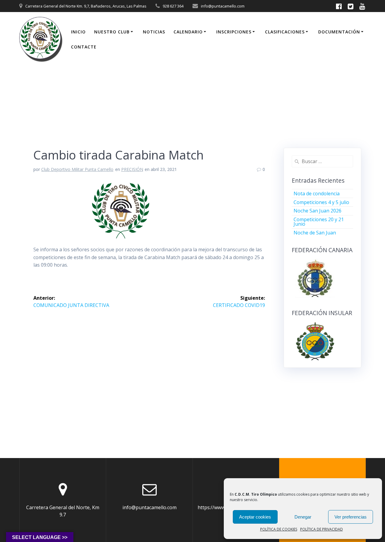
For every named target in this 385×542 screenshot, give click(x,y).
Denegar (302, 516)
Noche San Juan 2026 (317, 210)
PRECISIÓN (132, 169)
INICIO (78, 32)
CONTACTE (84, 47)
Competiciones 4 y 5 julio (321, 202)
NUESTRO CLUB (112, 32)
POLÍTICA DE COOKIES (278, 529)
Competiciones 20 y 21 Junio (319, 221)
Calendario (188, 32)
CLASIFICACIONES (285, 32)
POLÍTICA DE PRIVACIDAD (321, 529)
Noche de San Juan (315, 232)
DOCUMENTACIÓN (339, 32)
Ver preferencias (350, 516)
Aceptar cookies (255, 516)
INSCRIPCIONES (233, 32)
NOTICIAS (154, 32)
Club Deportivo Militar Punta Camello (77, 169)
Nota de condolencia (317, 193)
